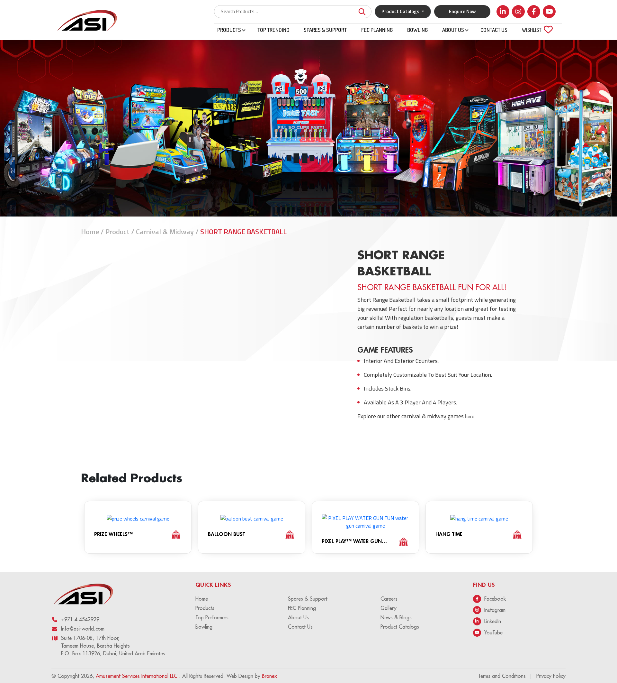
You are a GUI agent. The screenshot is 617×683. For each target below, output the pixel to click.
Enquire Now (462, 11)
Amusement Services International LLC (137, 676)
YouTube (493, 632)
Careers (389, 598)
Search (361, 11)
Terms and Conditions (502, 676)
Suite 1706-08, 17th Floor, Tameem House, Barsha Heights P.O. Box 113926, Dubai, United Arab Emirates (113, 646)
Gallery (388, 608)
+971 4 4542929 (80, 619)
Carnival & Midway (165, 231)
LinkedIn (492, 621)
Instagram (494, 610)
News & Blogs (396, 617)
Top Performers (211, 617)
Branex (269, 676)
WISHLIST (535, 30)
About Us (453, 30)
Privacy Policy (551, 676)
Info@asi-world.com (82, 628)
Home (90, 231)
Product (117, 231)
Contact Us (493, 30)
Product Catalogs (399, 626)
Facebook (495, 598)
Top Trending (273, 30)
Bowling (417, 30)
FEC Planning (377, 30)
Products (229, 30)
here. (470, 416)
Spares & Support (325, 30)
